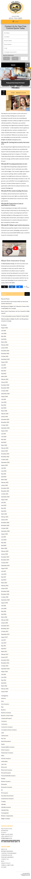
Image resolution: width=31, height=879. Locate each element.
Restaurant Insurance (6, 787)
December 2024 (5, 385)
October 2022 (4, 459)
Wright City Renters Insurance (9, 139)
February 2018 (4, 620)
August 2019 (4, 568)
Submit (13, 65)
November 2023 (5, 422)
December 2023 (5, 419)
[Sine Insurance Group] (15, 7)
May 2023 (3, 439)
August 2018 (4, 602)
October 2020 (4, 528)
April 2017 (3, 648)
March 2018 (4, 617)
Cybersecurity (4, 735)
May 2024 (3, 405)
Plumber (3, 778)
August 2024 (4, 396)
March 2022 (4, 479)
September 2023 (5, 428)
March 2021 (4, 514)
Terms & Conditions (7, 865)
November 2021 (5, 491)
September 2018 (5, 600)
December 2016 (5, 660)
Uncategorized (5, 813)
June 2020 (3, 539)
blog (17, 92)
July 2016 (3, 674)
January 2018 (4, 622)
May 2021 (3, 508)
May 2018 (3, 611)
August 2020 (4, 534)
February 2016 (4, 688)
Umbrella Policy (5, 810)
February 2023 (4, 448)
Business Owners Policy (7, 715)
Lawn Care (3, 764)
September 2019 (5, 565)
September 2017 (5, 634)
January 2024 (4, 416)
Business (3, 709)
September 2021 (5, 496)
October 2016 (4, 665)
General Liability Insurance (7, 747)
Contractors (4, 724)
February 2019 (4, 585)
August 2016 (4, 671)
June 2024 (3, 402)
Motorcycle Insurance (6, 770)
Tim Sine (13, 92)
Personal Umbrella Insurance (8, 775)
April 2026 (3, 339)
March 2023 (4, 445)
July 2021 (3, 502)
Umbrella (3, 804)
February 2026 (4, 345)
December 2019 (5, 557)
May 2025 (3, 370)
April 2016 (3, 683)
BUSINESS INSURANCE (7, 851)
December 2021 (5, 488)
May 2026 (3, 336)
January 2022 (4, 485)
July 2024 (3, 399)
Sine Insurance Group (8, 263)
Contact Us (5, 859)
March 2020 (4, 548)
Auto (2, 701)
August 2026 (4, 327)
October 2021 (4, 494)
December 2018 (5, 591)
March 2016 (4, 685)
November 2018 (5, 594)
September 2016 (5, 668)
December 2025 (5, 350)
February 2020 (4, 551)
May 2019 (3, 577)
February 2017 (4, 654)
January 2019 (4, 588)
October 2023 (4, 425)
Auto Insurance (5, 704)
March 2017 (4, 651)
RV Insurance (4, 793)
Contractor (4, 721)
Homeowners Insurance (7, 752)
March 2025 (4, 376)
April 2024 (3, 408)
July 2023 (3, 433)
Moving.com (9, 188)
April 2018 (3, 614)
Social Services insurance (7, 798)
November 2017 (5, 628)
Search (27, 294)
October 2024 (4, 390)
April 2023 (3, 442)
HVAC (2, 755)
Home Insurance (5, 750)
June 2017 (3, 643)
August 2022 (4, 465)
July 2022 (3, 468)
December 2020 (5, 522)
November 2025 (5, 353)
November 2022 (5, 456)
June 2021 (3, 505)
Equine (3, 744)
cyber (2, 732)
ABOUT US (4, 849)
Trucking (3, 801)
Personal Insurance (6, 772)
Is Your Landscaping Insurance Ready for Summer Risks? (15, 316)
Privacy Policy (5, 863)
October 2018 (4, 597)
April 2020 (3, 545)
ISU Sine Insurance (6, 758)
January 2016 (4, 691)
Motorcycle (4, 767)
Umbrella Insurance (6, 807)
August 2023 (4, 431)
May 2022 (3, 473)
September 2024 (5, 393)
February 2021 (4, 516)
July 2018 (3, 605)
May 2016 (3, 680)
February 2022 (4, 482)
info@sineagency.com (6, 838)
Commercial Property (6, 718)
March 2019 (4, 582)
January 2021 (4, 519)
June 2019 (3, 574)
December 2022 (5, 453)
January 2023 (4, 451)
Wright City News (5, 818)
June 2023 (3, 436)
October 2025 (4, 356)
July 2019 (3, 571)
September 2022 (5, 462)
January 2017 (4, 657)
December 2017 (5, 625)
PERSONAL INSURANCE (7, 857)
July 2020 (3, 537)
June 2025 (3, 367)
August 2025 (4, 362)
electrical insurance (6, 741)
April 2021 (3, 511)
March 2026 (4, 342)
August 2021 (4, 499)
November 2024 (5, 388)
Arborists (3, 698)
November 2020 (5, 525)
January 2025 (4, 382)
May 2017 (3, 645)
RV (2, 790)
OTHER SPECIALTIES (6, 855)
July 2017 (3, 640)
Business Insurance (6, 712)
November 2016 (5, 663)
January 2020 (4, 554)
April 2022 (3, 476)
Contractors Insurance (7, 727)
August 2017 (4, 637)
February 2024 (4, 413)
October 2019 (4, 562)
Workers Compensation (7, 815)
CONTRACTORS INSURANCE (8, 853)
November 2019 (5, 559)
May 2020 (3, 542)
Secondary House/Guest (7, 795)
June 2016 (3, 677)
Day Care (3, 738)
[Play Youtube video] (15, 248)
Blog (2, 861)
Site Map (3, 867)
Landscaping (4, 761)
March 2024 (4, 410)
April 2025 (3, 373)
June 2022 (3, 471)
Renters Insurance (22, 92)
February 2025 (4, 379)
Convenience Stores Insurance (9, 729)
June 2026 (3, 333)
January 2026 (4, 347)
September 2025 (5, 359)
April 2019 (3, 579)
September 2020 (5, 531)
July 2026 (3, 330)
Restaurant (4, 784)
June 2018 (3, 608)
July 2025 (3, 365)
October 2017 (4, 631)
